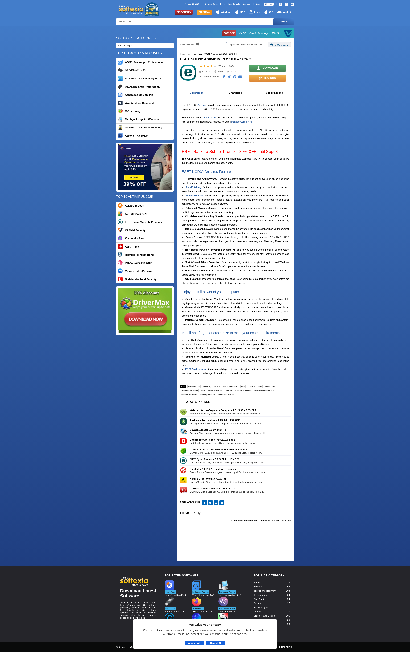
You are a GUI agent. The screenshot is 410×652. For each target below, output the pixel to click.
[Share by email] (240, 77)
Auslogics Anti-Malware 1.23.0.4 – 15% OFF (215, 420)
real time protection (189, 395)
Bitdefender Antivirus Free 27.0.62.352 (212, 439)
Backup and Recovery (265, 591)
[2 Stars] (204, 66)
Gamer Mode (210, 117)
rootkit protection (207, 395)
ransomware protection (264, 390)
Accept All (194, 643)
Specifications (274, 92)
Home (182, 54)
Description (196, 92)
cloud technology (230, 386)
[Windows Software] (197, 44)
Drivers (257, 603)
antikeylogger (194, 386)
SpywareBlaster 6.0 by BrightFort (209, 430)
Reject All (215, 643)
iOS (271, 12)
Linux (257, 12)
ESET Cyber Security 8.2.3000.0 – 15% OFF (214, 459)
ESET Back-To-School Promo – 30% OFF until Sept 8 (230, 151)
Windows (226, 12)
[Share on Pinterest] (234, 77)
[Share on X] (229, 77)
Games (257, 611)
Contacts (246, 4)
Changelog (235, 92)
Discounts (183, 12)
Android (287, 12)
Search (283, 22)
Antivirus (192, 54)
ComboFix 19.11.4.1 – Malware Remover (213, 469)
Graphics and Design (264, 616)
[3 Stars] (208, 66)
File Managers (261, 607)
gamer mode (270, 386)
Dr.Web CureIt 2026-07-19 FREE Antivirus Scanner (219, 449)
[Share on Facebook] (223, 77)
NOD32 (229, 390)
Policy (223, 4)
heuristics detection (189, 390)
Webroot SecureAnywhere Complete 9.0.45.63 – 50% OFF (223, 410)
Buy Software (260, 595)
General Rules (211, 4)
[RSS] (292, 4)
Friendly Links (234, 4)
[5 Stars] (215, 66)
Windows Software (226, 395)
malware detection (215, 390)
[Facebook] (280, 4)
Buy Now (204, 12)
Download (270, 67)
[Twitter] (286, 4)
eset (243, 386)
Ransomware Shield (241, 121)
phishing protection (243, 390)
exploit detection (255, 386)
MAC (242, 12)
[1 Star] (201, 66)
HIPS (203, 390)
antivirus (206, 386)
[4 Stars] (211, 66)
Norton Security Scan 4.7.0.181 (208, 478)
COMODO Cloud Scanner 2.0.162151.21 (212, 488)
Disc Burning (260, 599)
